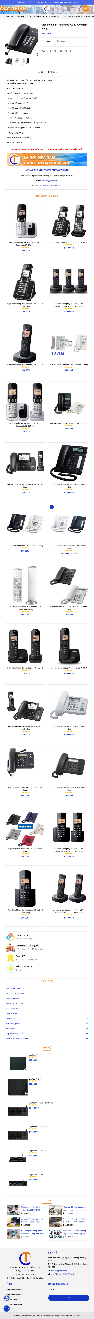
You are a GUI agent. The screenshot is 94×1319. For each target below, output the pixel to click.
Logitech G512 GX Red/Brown (41, 1103)
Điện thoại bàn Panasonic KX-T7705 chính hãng (69, 423)
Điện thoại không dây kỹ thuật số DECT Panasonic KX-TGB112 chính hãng (69, 850)
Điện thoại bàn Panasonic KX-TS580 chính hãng (69, 727)
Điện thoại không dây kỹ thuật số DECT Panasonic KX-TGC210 (25, 243)
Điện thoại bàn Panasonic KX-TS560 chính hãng (25, 788)
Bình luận (52, 72)
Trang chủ (9, 16)
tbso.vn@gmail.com (70, 2)
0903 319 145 (22, 935)
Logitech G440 (35, 1055)
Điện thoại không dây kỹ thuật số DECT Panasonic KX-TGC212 (25, 424)
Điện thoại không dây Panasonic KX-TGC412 (25, 668)
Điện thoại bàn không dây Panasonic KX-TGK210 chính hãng (25, 608)
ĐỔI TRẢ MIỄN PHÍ (24, 966)
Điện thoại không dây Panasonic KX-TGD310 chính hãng (25, 305)
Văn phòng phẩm (13, 1023)
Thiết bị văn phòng (13, 1018)
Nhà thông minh (12, 1008)
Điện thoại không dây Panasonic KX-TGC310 (25, 365)
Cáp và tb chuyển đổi (14, 1033)
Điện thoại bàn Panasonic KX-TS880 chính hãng (69, 485)
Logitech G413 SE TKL (38, 1151)
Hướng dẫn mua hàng (13, 1289)
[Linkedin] (60, 51)
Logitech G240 (35, 1079)
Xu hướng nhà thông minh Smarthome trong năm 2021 (32, 1232)
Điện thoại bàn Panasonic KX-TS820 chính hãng (69, 547)
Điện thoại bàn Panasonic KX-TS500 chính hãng (25, 850)
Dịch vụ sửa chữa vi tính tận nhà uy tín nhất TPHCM (32, 1208)
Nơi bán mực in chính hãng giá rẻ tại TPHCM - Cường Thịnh (74, 1220)
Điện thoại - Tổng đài (24, 16)
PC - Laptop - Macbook (15, 993)
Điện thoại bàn (42, 16)
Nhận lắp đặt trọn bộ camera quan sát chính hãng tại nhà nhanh (74, 1209)
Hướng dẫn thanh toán (14, 1294)
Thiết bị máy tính (13, 988)
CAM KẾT (20, 956)
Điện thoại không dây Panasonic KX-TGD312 (69, 242)
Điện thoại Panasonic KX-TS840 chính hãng (25, 546)
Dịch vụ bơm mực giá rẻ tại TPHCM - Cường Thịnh (32, 1220)
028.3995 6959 (53, 2)
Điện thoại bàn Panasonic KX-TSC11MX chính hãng (68, 608)
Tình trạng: (46, 41)
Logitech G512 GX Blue (38, 1127)
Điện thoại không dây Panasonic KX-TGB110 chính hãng (25, 911)
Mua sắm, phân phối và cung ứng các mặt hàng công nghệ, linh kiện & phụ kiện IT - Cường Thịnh (75, 1232)
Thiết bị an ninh (12, 998)
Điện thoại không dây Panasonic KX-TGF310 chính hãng (25, 727)
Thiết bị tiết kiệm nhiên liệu (17, 1038)
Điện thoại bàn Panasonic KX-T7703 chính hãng (69, 365)
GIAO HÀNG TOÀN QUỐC (27, 946)
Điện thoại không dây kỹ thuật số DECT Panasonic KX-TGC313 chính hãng (69, 305)
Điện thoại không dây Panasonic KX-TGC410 (69, 668)
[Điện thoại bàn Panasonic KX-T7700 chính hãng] (47, 9)
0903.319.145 (38, 2)
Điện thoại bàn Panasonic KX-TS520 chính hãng (69, 788)
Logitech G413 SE (36, 1175)
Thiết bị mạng (11, 1013)
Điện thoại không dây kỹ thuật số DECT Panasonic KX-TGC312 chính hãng (69, 911)
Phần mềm (10, 1028)
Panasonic (55, 16)
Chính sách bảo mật (13, 1299)
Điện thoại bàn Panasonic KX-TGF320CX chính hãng (25, 485)
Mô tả (40, 72)
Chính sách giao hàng (13, 1304)
